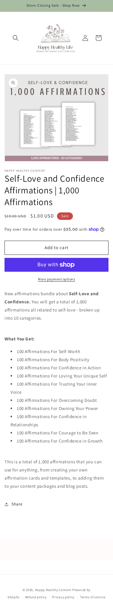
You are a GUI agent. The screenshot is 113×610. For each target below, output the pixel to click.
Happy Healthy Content (53, 590)
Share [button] (17, 504)
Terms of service (92, 597)
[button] (15, 38)
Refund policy (36, 597)
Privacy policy (63, 597)
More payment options (56, 279)
